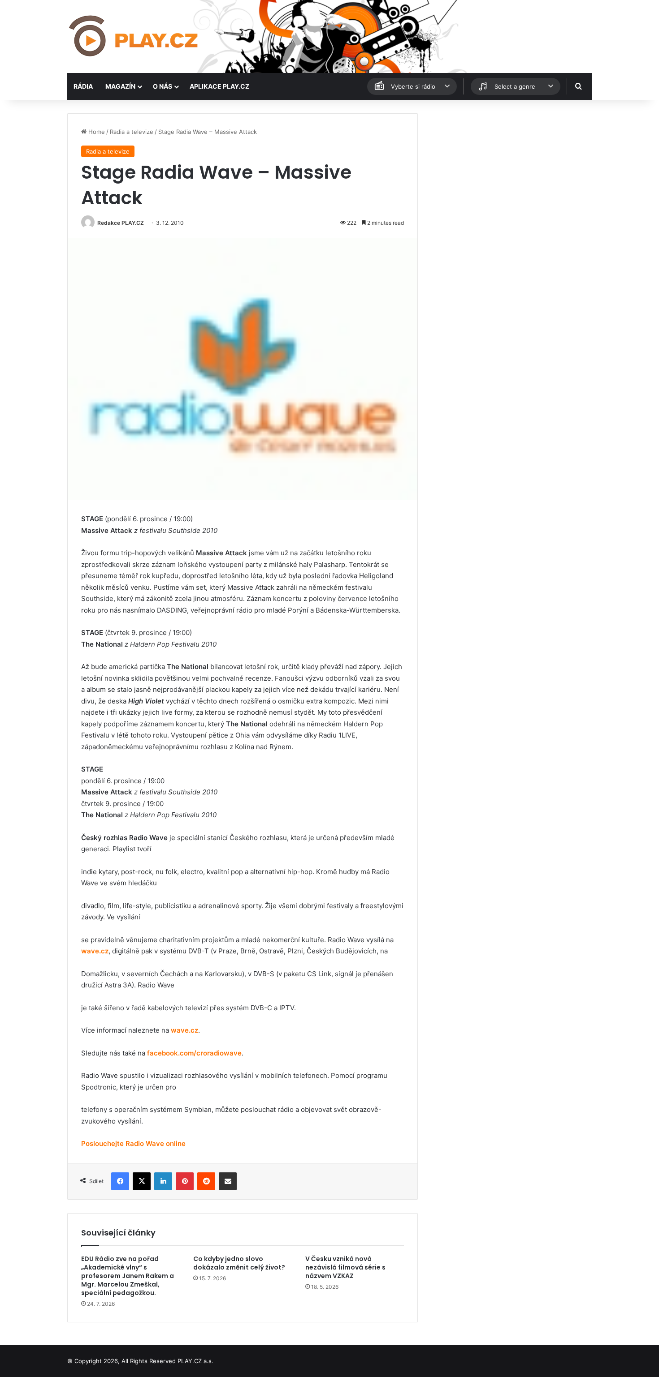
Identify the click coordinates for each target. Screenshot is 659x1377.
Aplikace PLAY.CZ (219, 86)
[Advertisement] (509, 176)
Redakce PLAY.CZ (120, 222)
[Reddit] (206, 1181)
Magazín (120, 86)
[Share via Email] (228, 1181)
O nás (162, 86)
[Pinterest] (185, 1181)
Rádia (83, 86)
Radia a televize (131, 131)
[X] (142, 1181)
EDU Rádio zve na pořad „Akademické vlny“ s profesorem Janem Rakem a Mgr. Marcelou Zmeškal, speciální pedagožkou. (127, 1275)
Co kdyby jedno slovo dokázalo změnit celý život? (239, 1263)
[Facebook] (120, 1181)
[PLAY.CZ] (134, 36)
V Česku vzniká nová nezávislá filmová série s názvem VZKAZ (345, 1267)
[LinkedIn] (163, 1181)
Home (96, 131)
